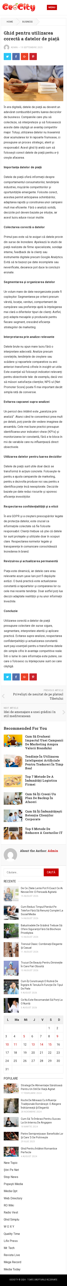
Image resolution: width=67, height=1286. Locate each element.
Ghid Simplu (11, 1219)
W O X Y (9, 1226)
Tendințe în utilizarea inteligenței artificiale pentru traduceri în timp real (44, 762)
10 (7, 1044)
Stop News (11, 1177)
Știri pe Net (11, 1170)
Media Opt (10, 1191)
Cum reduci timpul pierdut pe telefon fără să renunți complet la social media (42, 910)
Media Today (12, 1269)
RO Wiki (9, 1205)
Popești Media (13, 1184)
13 (33, 1044)
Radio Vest (11, 1212)
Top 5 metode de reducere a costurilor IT (44, 831)
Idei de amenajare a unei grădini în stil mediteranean (30, 714)
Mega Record (12, 1262)
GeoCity (13, 1279)
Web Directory (13, 1198)
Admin (14, 47)
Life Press (11, 1241)
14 (41, 1044)
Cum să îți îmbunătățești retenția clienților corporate (43, 815)
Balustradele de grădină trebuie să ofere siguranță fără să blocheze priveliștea (41, 929)
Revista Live (12, 1255)
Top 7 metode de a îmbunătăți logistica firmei (41, 780)
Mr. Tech (9, 1248)
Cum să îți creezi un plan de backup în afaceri (40, 798)
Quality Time (12, 1234)
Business (27, 21)
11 (15, 1044)
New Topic (10, 1163)
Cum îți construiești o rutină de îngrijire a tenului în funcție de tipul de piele (42, 985)
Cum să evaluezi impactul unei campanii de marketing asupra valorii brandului (44, 742)
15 (50, 1044)
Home (10, 21)
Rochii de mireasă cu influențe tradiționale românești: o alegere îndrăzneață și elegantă (41, 1104)
